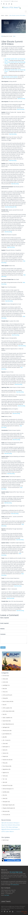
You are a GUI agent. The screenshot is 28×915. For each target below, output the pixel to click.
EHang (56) (5, 698)
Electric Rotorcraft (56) (8, 701)
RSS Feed (6, 840)
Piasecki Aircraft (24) (7, 759)
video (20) (5, 798)
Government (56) (7, 720)
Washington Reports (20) (8, 805)
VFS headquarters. (14, 884)
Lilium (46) (5, 743)
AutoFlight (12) (6, 685)
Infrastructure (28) (7, 730)
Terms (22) (5, 775)
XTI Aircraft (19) (6, 814)
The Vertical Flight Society (16, 872)
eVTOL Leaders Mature (7, 831)
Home (2, 15)
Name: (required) (4, 617)
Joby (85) (5, 737)
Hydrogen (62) (6, 727)
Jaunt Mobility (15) (7, 733)
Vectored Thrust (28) (7, 785)
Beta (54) (5, 688)
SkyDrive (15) (6, 772)
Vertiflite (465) (6, 792)
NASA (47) (5, 750)
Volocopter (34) (6, 801)
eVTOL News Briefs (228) (8, 711)
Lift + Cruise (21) (6, 740)
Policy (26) (5, 763)
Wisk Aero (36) (6, 811)
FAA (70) (4, 714)
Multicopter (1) (6, 746)
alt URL (14, 207)
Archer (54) (5, 682)
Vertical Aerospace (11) (8, 788)
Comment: (3, 634)
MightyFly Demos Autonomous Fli (10, 829)
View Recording (21, 98)
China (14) (5, 691)
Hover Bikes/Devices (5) (8, 724)
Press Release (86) (7, 766)
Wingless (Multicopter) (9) (9, 808)
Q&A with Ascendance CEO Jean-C (10, 823)
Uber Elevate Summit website (10, 77)
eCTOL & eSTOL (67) (7, 695)
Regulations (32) (6, 769)
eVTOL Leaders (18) (7, 708)
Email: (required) (4, 623)
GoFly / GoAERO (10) (7, 717)
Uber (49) (5, 782)
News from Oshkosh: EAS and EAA (10, 825)
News (6, 15)
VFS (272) (5, 795)
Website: (2, 628)
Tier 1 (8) (5, 779)
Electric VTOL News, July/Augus (9, 827)
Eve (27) (4, 704)
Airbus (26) (5, 679)
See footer (6, 895)
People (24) (5, 756)
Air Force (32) (6, 675)
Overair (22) (5, 753)
